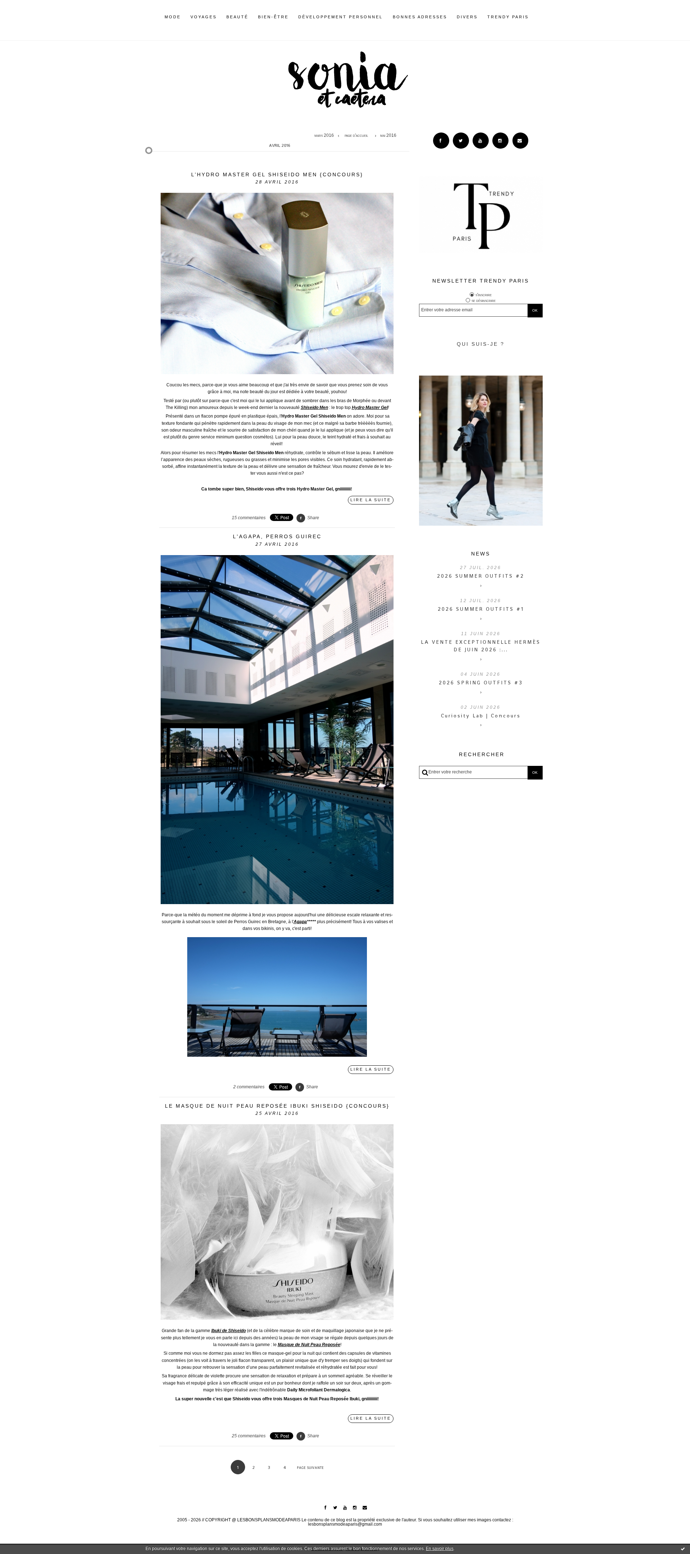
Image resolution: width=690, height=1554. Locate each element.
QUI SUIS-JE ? (481, 344)
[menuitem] (172, 22)
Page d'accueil (356, 135)
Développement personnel (340, 17)
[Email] (520, 140)
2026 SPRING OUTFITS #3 (481, 682)
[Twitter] (461, 140)
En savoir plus (440, 1548)
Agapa (300, 921)
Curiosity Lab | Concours (481, 715)
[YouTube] (481, 140)
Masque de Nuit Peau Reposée (309, 1344)
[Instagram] (500, 140)
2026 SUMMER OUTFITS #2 (480, 576)
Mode (173, 17)
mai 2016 (388, 135)
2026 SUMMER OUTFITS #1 (481, 609)
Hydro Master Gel (370, 407)
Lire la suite (370, 500)
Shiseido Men (314, 407)
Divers (467, 17)
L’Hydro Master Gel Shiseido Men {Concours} (277, 174)
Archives (533, 17)
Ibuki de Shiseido (228, 1330)
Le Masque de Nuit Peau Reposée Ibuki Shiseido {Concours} (277, 1106)
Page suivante (310, 1467)
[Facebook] (441, 140)
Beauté (237, 17)
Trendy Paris (508, 17)
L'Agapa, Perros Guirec (277, 536)
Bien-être (273, 17)
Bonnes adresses (420, 17)
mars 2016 (324, 135)
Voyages (203, 17)
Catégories (539, 17)
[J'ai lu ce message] (683, 1548)
